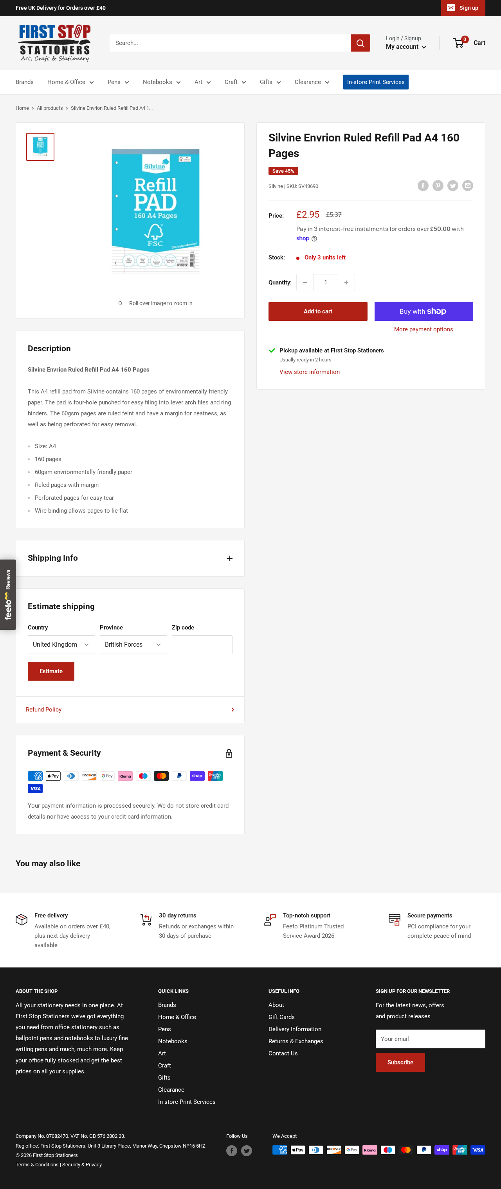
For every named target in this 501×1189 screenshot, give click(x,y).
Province (111, 627)
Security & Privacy (82, 1165)
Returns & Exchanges (296, 1041)
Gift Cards (282, 1017)
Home (22, 108)
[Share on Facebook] (423, 185)
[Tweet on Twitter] (452, 185)
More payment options (423, 329)
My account (403, 46)
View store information (309, 371)
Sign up (469, 8)
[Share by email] (467, 185)
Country (38, 627)
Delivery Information (295, 1029)
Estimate (51, 671)
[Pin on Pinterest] (438, 185)
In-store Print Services (376, 82)
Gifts (266, 82)
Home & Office (66, 82)
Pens (114, 82)
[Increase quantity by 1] (346, 282)
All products (50, 108)
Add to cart (318, 311)
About (276, 1004)
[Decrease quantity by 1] (305, 282)
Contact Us (283, 1053)
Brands (25, 82)
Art (198, 82)
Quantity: (280, 282)
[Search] (360, 43)
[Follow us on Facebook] (231, 1150)
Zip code (183, 627)
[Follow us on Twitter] (246, 1150)
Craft (231, 82)
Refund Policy (43, 709)
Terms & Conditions (37, 1165)
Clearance (308, 82)
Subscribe (400, 1062)
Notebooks (157, 82)
